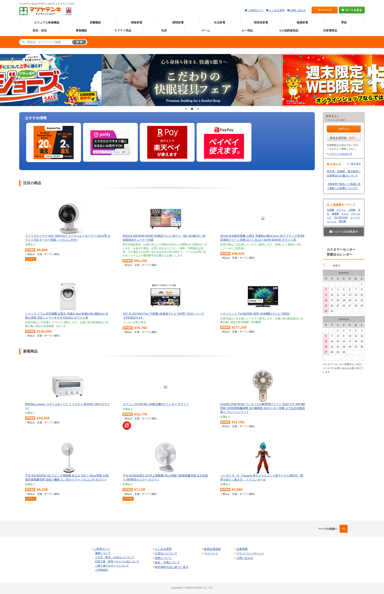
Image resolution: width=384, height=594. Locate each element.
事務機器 (81, 30)
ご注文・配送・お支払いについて (114, 557)
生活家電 (219, 22)
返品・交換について (167, 562)
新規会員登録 (344, 137)
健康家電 (302, 22)
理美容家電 (261, 22)
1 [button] (186, 109)
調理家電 (178, 22)
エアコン (341, 210)
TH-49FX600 (341, 217)
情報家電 (136, 22)
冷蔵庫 (352, 210)
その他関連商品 (288, 30)
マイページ (325, 10)
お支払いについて (166, 553)
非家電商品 (330, 30)
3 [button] (198, 109)
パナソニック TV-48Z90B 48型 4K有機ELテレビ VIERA (255, 313)
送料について (163, 558)
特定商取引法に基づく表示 (171, 567)
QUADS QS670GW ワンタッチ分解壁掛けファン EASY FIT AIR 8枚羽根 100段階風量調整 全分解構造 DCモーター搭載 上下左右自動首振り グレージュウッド (262, 407)
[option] (259, 80)
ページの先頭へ (328, 528)
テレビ (344, 213)
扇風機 (335, 213)
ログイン (343, 128)
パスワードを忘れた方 (340, 154)
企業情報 (242, 549)
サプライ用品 (122, 30)
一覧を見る (355, 163)
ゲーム (206, 30)
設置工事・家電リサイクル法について (117, 561)
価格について (103, 553)
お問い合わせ (298, 10)
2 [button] (192, 109)
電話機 (342, 221)
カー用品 (247, 30)
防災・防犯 (40, 30)
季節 (344, 22)
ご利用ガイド (255, 10)
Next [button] (368, 80)
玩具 (164, 30)
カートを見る (353, 10)
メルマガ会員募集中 (345, 231)
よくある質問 (277, 10)
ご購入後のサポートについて (112, 565)
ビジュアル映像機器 (46, 22)
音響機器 (95, 22)
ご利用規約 (101, 569)
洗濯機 (330, 210)
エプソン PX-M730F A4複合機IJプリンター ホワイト (156, 404)
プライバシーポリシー (250, 553)
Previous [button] (16, 80)
